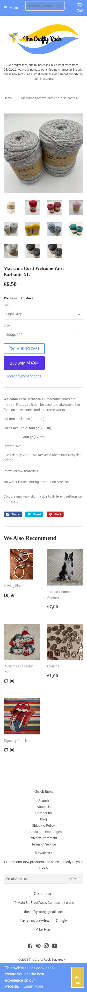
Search (43, 801)
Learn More (33, 986)
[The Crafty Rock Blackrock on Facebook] (30, 946)
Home (8, 98)
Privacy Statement (43, 838)
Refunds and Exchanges (43, 832)
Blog (43, 819)
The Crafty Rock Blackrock (47, 959)
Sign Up (74, 879)
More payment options (24, 376)
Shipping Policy (43, 825)
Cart (80, 10)
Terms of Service (43, 844)
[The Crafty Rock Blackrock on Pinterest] (38, 946)
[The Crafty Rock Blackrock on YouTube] (54, 946)
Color (8, 305)
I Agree (78, 977)
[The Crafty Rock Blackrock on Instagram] (46, 946)
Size (7, 325)
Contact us (43, 813)
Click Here (43, 930)
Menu (14, 8)
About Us (44, 807)
